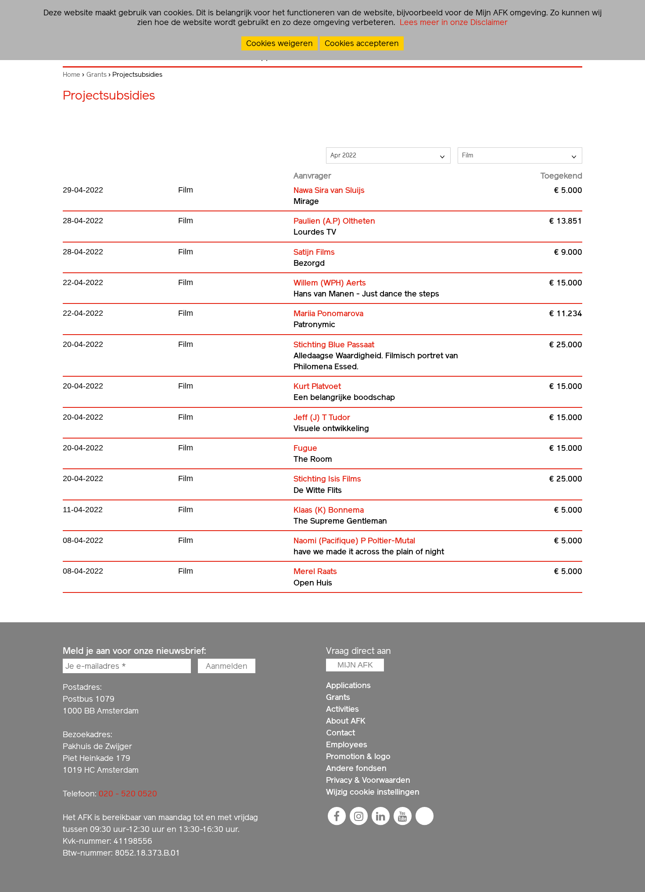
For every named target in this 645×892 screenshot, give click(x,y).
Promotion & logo (358, 756)
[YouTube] (402, 816)
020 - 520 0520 (128, 793)
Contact (340, 732)
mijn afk (355, 664)
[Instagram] (358, 816)
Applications (348, 685)
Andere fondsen (356, 768)
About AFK (346, 720)
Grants (96, 74)
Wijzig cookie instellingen (372, 791)
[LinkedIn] (380, 816)
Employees (346, 744)
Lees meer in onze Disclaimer (453, 22)
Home (71, 74)
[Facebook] (336, 816)
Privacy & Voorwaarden (368, 780)
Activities (342, 709)
